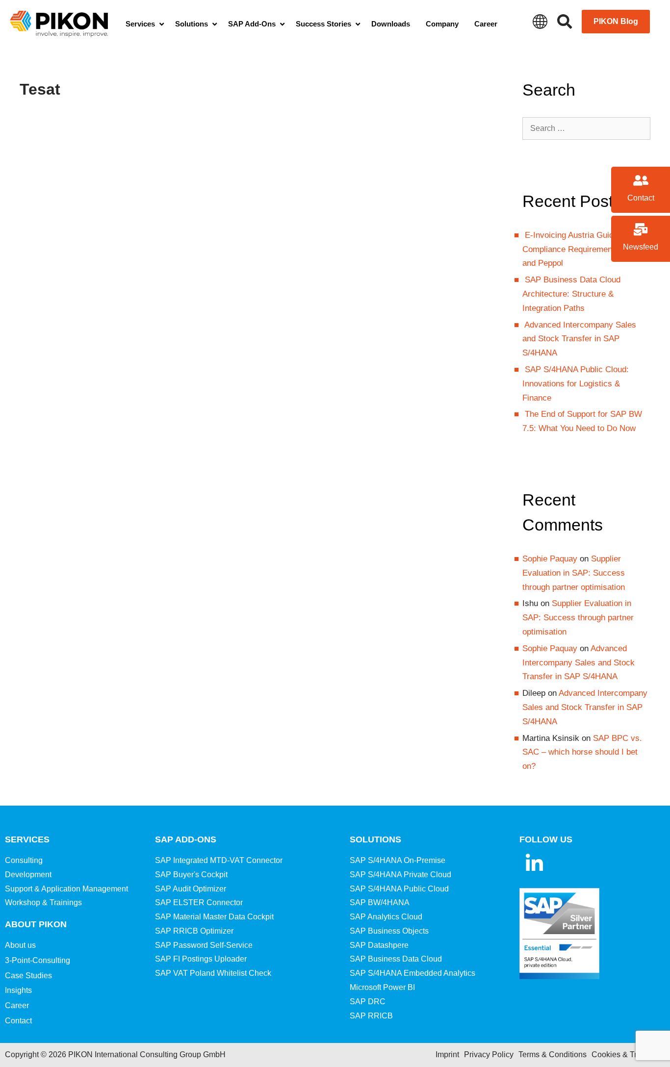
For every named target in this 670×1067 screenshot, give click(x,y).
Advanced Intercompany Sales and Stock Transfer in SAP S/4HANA (579, 339)
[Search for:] (586, 128)
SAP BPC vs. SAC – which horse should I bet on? (582, 752)
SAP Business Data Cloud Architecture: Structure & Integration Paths (571, 294)
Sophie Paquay (549, 558)
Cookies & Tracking (626, 1054)
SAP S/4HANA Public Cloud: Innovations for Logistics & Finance (575, 384)
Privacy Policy (489, 1054)
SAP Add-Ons (185, 839)
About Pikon (36, 924)
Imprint (447, 1054)
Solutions (375, 839)
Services (27, 839)
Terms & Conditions (552, 1054)
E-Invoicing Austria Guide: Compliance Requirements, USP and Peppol (581, 249)
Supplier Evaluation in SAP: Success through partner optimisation (573, 573)
